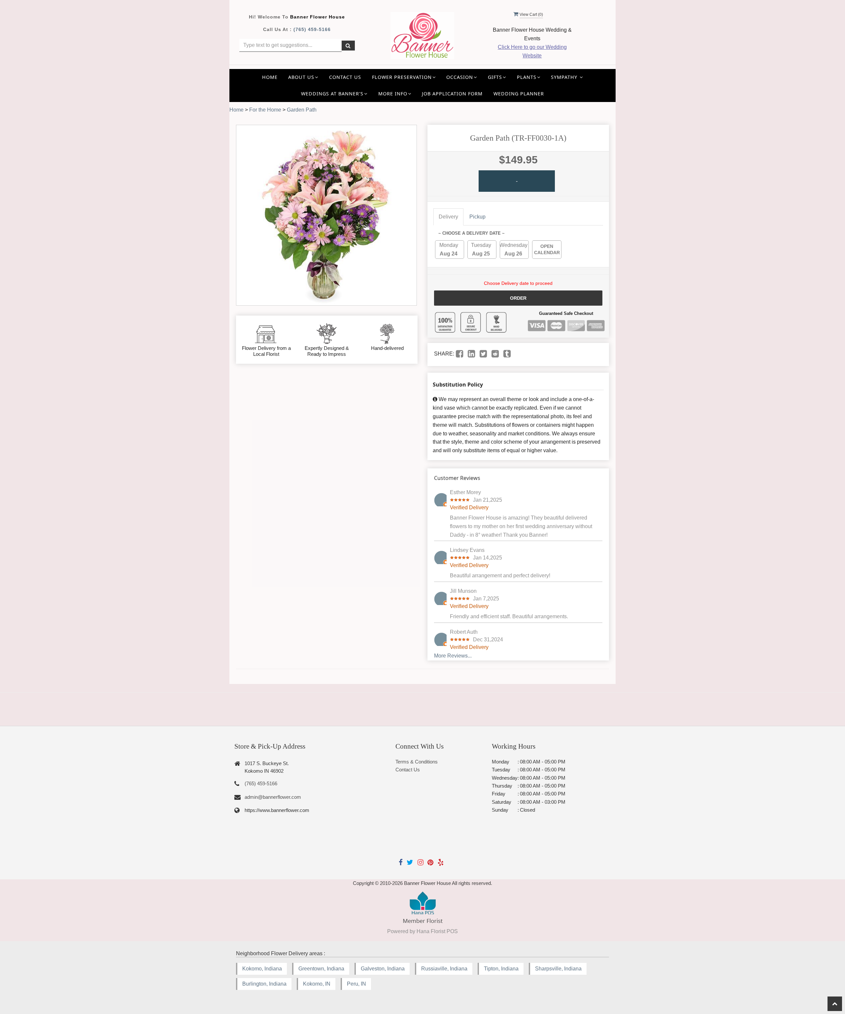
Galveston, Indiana (383, 968)
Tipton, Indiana (501, 968)
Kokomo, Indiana (262, 968)
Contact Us (345, 77)
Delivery (448, 217)
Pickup (477, 217)
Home (270, 77)
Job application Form (452, 93)
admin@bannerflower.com (273, 797)
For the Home (265, 110)
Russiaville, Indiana (444, 968)
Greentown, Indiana (321, 968)
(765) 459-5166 (312, 29)
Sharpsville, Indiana (558, 968)
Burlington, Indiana (264, 984)
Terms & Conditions (416, 761)
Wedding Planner (518, 93)
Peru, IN (356, 984)
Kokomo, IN (316, 984)
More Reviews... (453, 656)
